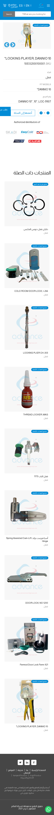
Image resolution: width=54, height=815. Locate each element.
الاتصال (27, 773)
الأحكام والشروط (27, 778)
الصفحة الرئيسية (39, 770)
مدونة (20, 770)
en (27, 5)
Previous (12, 45)
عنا (27, 770)
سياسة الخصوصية (20, 775)
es (21, 5)
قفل (46, 233)
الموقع (11, 770)
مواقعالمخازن (14, 5)
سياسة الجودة (35, 775)
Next (6, 45)
